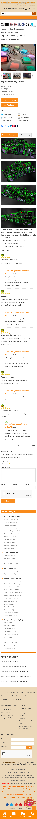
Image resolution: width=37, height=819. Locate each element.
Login (15, 8)
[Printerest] (20, 806)
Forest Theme (9, 607)
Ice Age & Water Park (11, 598)
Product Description (9, 135)
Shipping (11, 699)
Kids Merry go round (10, 539)
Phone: (27, 484)
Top (34, 808)
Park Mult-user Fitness (11, 634)
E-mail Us (23, 114)
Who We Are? (11, 692)
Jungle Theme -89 (10, 622)
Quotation (15, 696)
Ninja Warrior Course (11, 571)
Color (3, 696)
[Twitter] (11, 806)
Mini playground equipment (12, 589)
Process (8, 696)
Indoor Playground (12, 516)
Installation (20, 692)
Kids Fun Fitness (9, 628)
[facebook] (7, 806)
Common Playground (11, 612)
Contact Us (18, 699)
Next (33, 445)
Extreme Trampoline (10, 561)
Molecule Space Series (11, 587)
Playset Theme (25, 696)
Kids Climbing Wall (10, 643)
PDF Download (25, 117)
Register (21, 8)
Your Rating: (5, 461)
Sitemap (29, 775)
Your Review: (6, 467)
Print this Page (8, 117)
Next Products (23, 120)
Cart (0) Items (32, 8)
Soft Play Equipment (10, 545)
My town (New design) (11, 519)
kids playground (20, 666)
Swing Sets (8, 637)
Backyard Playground (13, 620)
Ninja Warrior (10, 568)
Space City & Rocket (10, 601)
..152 (28, 445)
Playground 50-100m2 (11, 534)
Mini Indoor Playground (12, 531)
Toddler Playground (10, 542)
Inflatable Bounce (10, 648)
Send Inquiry (25, 135)
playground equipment (21, 671)
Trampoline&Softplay (11, 564)
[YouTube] (25, 806)
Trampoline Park (11, 552)
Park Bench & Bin (10, 646)
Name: (15, 484)
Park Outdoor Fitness (11, 631)
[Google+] (16, 806)
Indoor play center (10, 522)
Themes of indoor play (11, 528)
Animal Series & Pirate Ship (12, 595)
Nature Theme (9, 604)
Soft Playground (9, 548)
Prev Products (6, 120)
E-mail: (3, 484)
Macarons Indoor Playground (21, 676)
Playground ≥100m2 (11, 536)
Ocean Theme (9, 610)
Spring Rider (8, 640)
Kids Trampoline (9, 558)
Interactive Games (10, 525)
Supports (4, 699)
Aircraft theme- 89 (10, 625)
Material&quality (30, 692)
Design (3, 692)
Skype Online (7, 114)
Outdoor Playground (13, 578)
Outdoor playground (10, 615)
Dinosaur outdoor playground (13, 581)
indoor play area (12, 661)
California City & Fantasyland (13, 592)
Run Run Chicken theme (12, 584)
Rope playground (10, 574)
